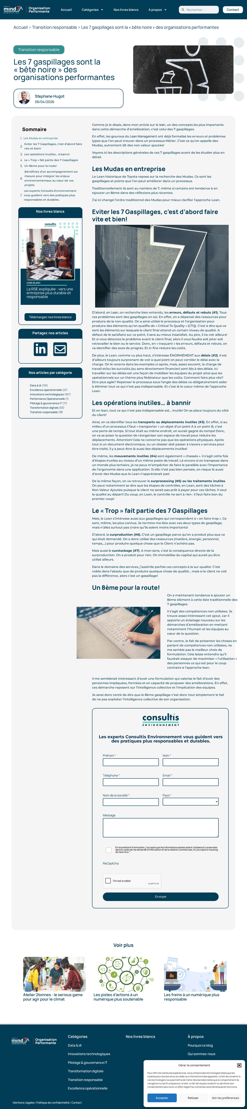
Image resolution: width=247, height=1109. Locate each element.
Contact (76, 1102)
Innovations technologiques (47, 394)
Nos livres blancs (126, 10)
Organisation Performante (39, 10)
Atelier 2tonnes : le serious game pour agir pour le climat (53, 996)
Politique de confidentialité (52, 1102)
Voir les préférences (225, 1098)
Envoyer (161, 896)
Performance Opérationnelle (47, 399)
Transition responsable (44, 412)
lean (162, 125)
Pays (166, 795)
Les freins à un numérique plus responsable (191, 996)
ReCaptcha (111, 863)
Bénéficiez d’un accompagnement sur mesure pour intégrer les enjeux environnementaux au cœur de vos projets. (51, 178)
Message (109, 815)
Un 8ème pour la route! (40, 166)
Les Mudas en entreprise (41, 138)
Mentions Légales (23, 1102)
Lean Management (143, 136)
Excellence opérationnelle (46, 390)
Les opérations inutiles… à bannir (47, 154)
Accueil (66, 10)
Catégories (90, 10)
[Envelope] (60, 349)
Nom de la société (115, 795)
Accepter (162, 1098)
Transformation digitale (44, 407)
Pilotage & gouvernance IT (46, 403)
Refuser (193, 1098)
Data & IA (35, 385)
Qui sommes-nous (201, 1054)
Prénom (108, 755)
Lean (114, 312)
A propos (155, 10)
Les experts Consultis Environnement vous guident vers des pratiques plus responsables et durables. (50, 195)
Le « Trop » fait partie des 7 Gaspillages (51, 160)
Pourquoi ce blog (200, 1045)
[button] (239, 1065)
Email (166, 775)
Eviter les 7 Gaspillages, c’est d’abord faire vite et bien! (53, 146)
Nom (166, 755)
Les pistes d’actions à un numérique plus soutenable (118, 996)
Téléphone (110, 775)
